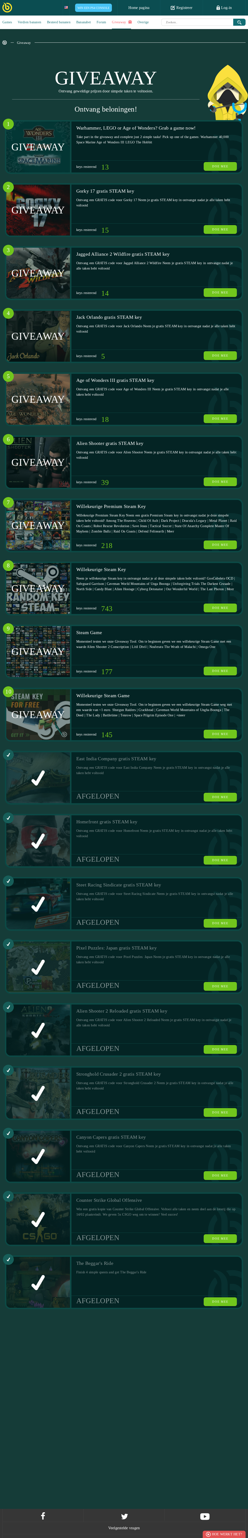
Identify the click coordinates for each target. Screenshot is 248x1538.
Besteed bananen (58, 22)
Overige (143, 22)
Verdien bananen (29, 22)
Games (7, 22)
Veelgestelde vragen (124, 1528)
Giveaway (119, 22)
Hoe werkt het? (227, 1534)
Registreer (183, 8)
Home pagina (139, 8)
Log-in (226, 8)
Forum (101, 22)
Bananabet (83, 22)
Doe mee (220, 166)
